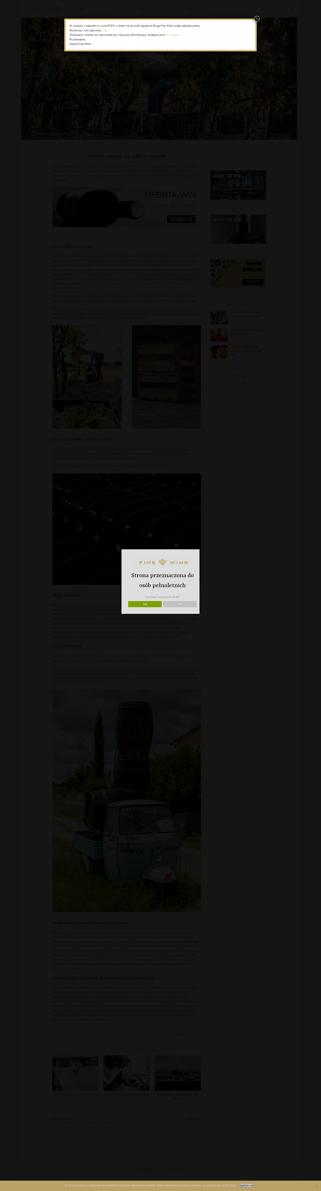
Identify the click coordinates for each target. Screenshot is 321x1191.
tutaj (104, 30)
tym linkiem (172, 34)
